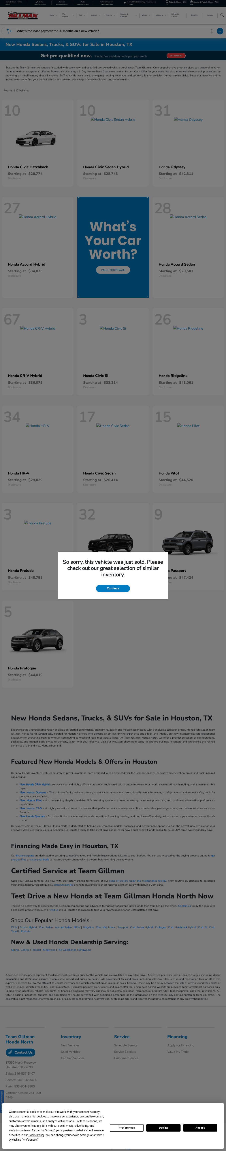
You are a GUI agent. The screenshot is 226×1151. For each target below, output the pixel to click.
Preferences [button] (30, 1139)
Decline (163, 1127)
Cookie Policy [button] (36, 1135)
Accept (200, 1127)
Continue (113, 588)
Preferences (127, 1127)
